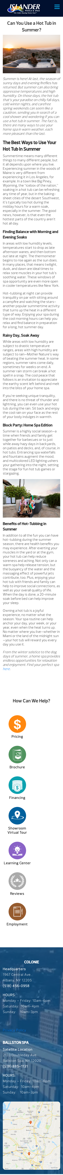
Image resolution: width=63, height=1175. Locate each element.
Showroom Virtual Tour (17, 830)
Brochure (17, 767)
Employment (17, 924)
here (6, 669)
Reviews (17, 893)
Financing (17, 798)
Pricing (17, 736)
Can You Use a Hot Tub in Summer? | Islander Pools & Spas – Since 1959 (23, 9)
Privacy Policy (14, 1030)
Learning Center (17, 863)
